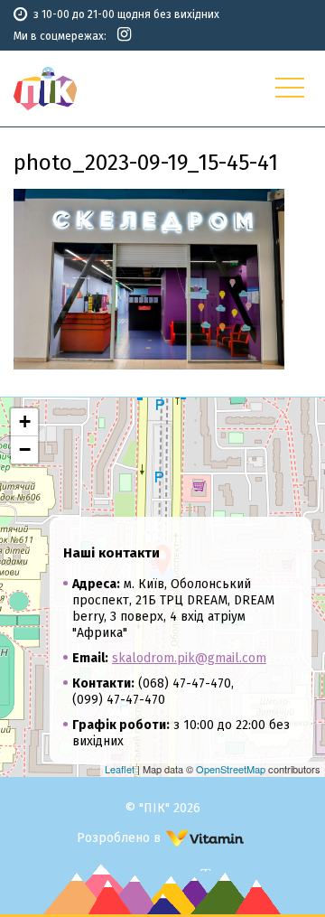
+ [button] (25, 421)
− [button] (25, 449)
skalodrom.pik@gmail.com (189, 658)
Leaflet (120, 769)
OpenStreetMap (230, 769)
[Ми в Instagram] (124, 34)
